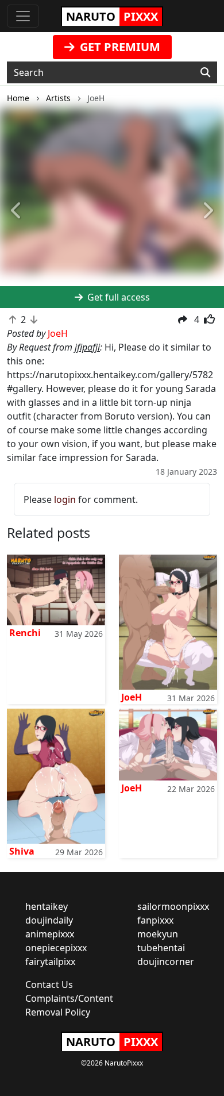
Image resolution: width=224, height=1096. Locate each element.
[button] (17, 211)
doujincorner (165, 961)
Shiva (21, 851)
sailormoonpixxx (173, 906)
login (65, 499)
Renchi (25, 632)
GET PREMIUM (118, 47)
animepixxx (49, 934)
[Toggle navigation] (23, 16)
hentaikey (46, 906)
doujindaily (49, 920)
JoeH (131, 697)
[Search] (205, 72)
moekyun (157, 934)
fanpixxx (155, 920)
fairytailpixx (50, 961)
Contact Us (49, 984)
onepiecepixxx (56, 947)
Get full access (117, 297)
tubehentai (161, 947)
